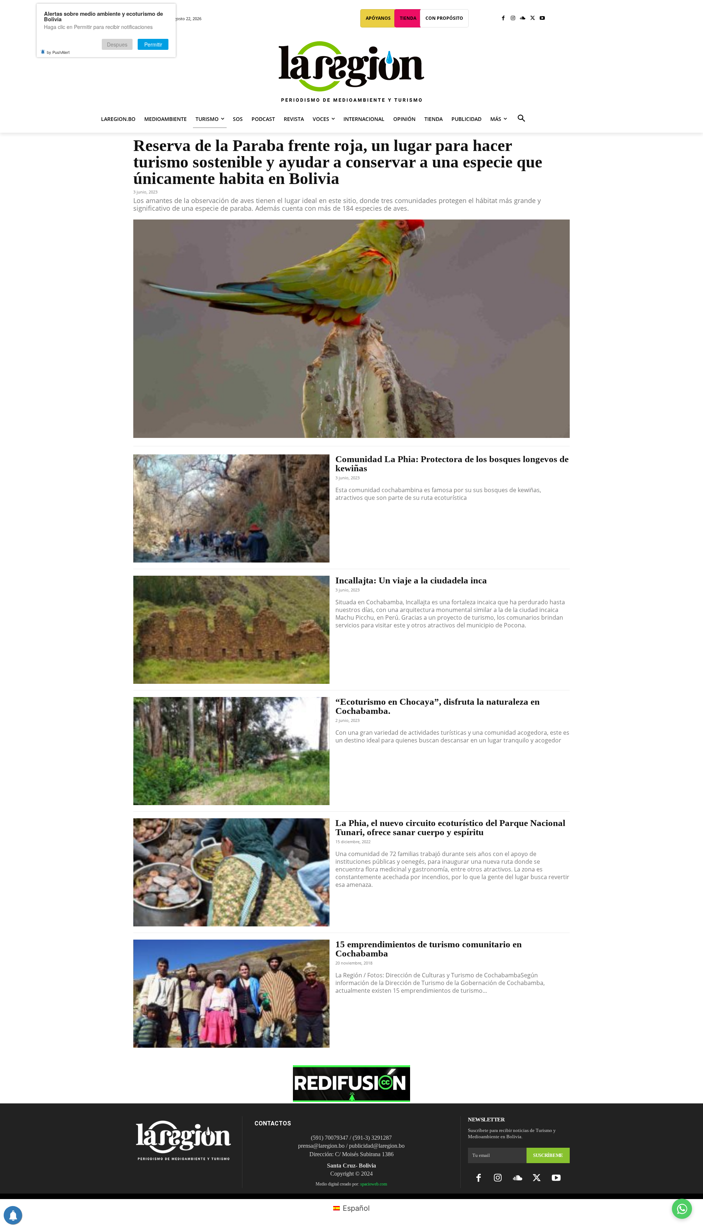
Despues (117, 44)
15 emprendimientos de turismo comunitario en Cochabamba (428, 948)
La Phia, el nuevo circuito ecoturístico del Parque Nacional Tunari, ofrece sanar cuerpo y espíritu (450, 827)
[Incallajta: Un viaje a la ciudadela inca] (231, 630)
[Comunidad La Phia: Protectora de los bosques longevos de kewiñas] (231, 508)
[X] (533, 18)
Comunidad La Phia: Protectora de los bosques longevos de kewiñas (452, 463)
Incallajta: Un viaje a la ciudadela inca (411, 580)
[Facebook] (503, 18)
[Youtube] (542, 18)
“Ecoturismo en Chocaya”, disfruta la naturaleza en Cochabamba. (437, 706)
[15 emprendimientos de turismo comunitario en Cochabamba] (231, 994)
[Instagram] (513, 18)
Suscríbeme (548, 1155)
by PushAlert (58, 52)
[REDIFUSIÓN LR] (351, 1099)
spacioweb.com (373, 1184)
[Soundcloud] (523, 18)
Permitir (153, 44)
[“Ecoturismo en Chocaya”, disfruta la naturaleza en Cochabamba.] (231, 751)
